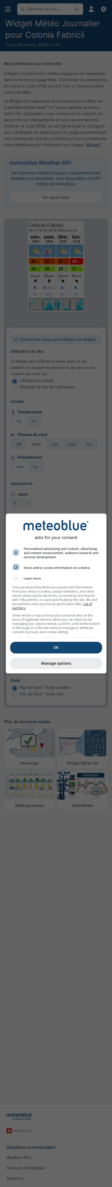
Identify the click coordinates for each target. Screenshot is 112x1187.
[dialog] (56, 593)
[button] (56, 578)
